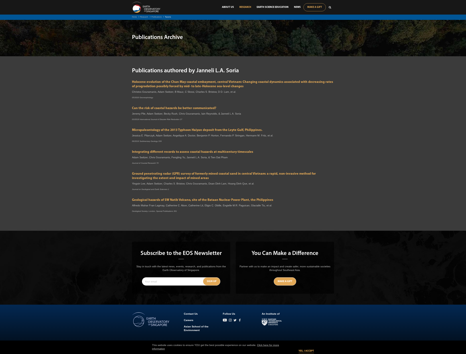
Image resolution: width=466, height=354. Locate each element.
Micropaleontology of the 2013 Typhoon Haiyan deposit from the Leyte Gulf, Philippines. (197, 130)
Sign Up (211, 281)
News (297, 7)
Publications (156, 17)
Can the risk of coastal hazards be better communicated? (174, 108)
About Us (228, 7)
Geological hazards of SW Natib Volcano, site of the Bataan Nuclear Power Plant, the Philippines (202, 200)
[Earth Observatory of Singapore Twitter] (235, 320)
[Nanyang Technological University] (272, 322)
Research (245, 7)
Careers (188, 320)
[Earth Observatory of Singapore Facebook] (239, 320)
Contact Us (191, 313)
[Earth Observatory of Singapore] (146, 7)
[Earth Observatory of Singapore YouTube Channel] (225, 320)
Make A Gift (314, 7)
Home (134, 17)
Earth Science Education (273, 7)
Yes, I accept (306, 351)
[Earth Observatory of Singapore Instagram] (230, 320)
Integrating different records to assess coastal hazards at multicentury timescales (192, 152)
